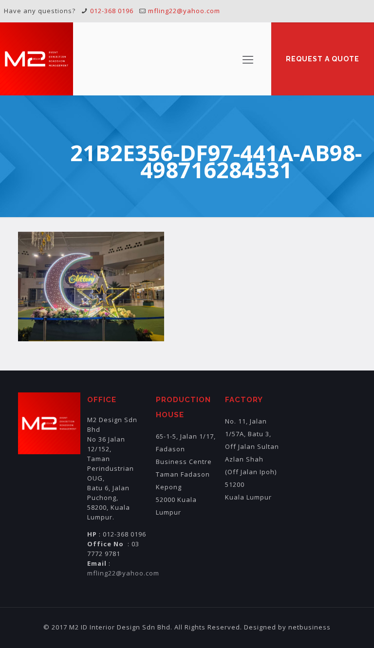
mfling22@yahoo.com (184, 10)
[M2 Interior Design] (36, 58)
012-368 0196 (111, 10)
